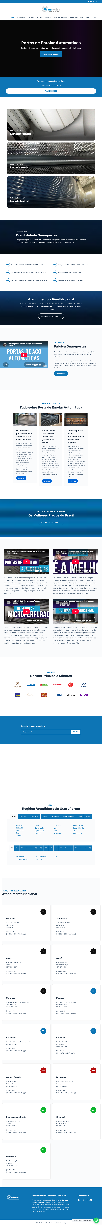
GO (61, 848)
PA (31, 848)
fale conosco (51, 91)
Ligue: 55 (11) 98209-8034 (51, 85)
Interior (88, 816)
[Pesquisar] (95, 17)
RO (36, 848)
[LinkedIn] (93, 1)
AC (12, 848)
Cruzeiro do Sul (21, 859)
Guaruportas (21, 17)
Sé (74, 831)
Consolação (39, 828)
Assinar (75, 732)
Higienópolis (39, 831)
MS (56, 848)
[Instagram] (91, 1)
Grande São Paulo (68, 816)
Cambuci (19, 835)
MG (66, 848)
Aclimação (19, 825)
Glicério (38, 833)
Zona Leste (55, 816)
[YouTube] (96, 1)
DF (46, 848)
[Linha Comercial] (51, 158)
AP (26, 848)
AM (17, 848)
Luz (55, 828)
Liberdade (57, 825)
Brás (17, 833)
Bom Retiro (20, 830)
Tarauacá (38, 859)
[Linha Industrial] (51, 192)
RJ (71, 848)
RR (22, 848)
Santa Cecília (78, 825)
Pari (55, 831)
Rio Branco (20, 857)
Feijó (55, 857)
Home (12, 17)
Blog (81, 17)
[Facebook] (88, 1)
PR (80, 848)
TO (41, 848)
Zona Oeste (34, 816)
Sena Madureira (41, 857)
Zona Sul (45, 816)
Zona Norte (23, 816)
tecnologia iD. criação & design (57, 1223)
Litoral (80, 816)
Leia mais (21, 478)
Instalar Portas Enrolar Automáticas (66, 17)
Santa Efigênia (78, 828)
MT (51, 848)
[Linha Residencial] (51, 125)
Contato (88, 17)
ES (76, 848)
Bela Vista (19, 828)
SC (85, 848)
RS (90, 848)
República (57, 833)
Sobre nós (61, 374)
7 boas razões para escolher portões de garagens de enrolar (48, 436)
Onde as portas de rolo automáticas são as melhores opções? (76, 436)
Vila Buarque (77, 833)
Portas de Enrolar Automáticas (39, 17)
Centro (14, 816)
